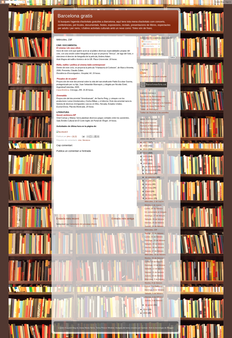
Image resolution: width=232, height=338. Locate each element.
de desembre (151, 167)
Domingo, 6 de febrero (154, 290)
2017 (145, 142)
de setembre (151, 177)
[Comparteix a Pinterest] (98, 136)
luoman (144, 328)
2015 (145, 149)
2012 (145, 160)
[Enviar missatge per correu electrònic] (83, 136)
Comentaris (148, 46)
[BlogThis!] (90, 136)
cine (79, 140)
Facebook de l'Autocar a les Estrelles (156, 103)
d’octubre (149, 174)
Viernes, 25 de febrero (154, 223)
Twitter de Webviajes (149, 109)
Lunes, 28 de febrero (154, 209)
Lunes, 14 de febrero (154, 262)
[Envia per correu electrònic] (88, 136)
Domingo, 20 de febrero (155, 240)
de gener (149, 305)
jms (144, 73)
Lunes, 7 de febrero (153, 286)
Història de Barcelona (149, 129)
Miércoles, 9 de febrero (154, 279)
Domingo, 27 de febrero (155, 216)
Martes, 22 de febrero (154, 233)
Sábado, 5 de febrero (154, 293)
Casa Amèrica (62, 90)
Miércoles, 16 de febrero (155, 255)
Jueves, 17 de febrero (154, 251)
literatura (86, 140)
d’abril (148, 191)
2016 (145, 146)
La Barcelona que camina (151, 132)
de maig (149, 188)
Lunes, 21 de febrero (154, 237)
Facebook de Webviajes (150, 100)
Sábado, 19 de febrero (154, 244)
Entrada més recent (67, 218)
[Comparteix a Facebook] (95, 136)
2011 (145, 164)
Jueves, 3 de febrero (153, 301)
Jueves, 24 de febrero (154, 226)
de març (149, 195)
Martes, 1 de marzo (153, 205)
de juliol (148, 181)
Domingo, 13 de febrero (155, 265)
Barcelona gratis (75, 16)
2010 (145, 309)
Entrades (147, 42)
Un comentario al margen (155, 212)
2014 (145, 153)
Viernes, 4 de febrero (154, 297)
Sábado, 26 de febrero (154, 219)
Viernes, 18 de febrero (154, 247)
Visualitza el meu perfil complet (153, 77)
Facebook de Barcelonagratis (152, 96)
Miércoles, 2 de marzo (154, 201)
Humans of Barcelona (149, 126)
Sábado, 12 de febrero (154, 269)
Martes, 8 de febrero (153, 283)
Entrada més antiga (123, 218)
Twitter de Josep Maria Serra (152, 106)
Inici (95, 218)
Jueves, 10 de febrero (154, 276)
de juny (148, 184)
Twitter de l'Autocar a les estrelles (154, 113)
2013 (145, 156)
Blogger (170, 328)
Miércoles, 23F (151, 230)
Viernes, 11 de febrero (154, 272)
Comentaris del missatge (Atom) (83, 224)
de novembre (151, 170)
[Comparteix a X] (93, 136)
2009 (145, 313)
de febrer (149, 198)
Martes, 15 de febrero (154, 258)
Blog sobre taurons (148, 123)
